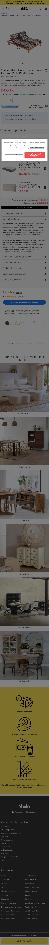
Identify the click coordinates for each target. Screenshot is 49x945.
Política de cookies (37, 148)
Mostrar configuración (14, 154)
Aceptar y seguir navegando (34, 155)
